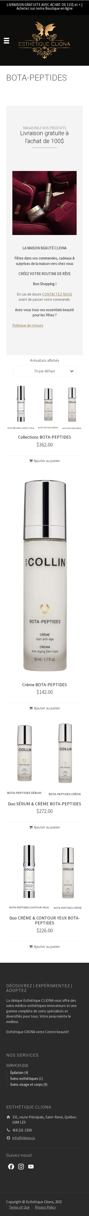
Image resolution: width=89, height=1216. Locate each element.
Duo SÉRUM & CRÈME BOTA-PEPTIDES (44, 804)
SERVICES (14, 1065)
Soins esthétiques (24, 1078)
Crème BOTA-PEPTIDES (44, 684)
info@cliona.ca (23, 1137)
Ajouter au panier (47, 460)
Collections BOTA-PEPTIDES (44, 437)
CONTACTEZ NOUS (57, 294)
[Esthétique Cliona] (44, 40)
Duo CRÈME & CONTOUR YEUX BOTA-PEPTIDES (44, 920)
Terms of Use (19, 1207)
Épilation (16, 1072)
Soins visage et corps (26, 1084)
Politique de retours (27, 325)
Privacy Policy (45, 1207)
